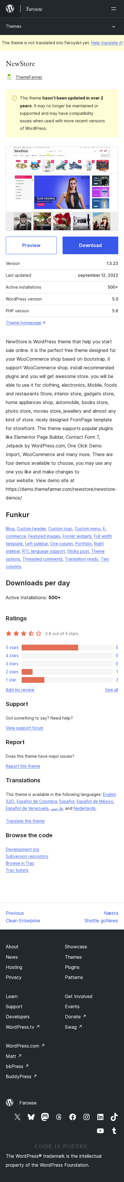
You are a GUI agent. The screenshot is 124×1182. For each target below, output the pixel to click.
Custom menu (88, 528)
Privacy (14, 977)
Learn (12, 996)
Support (14, 1006)
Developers (18, 1016)
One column (61, 543)
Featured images (44, 536)
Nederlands (85, 808)
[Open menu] (115, 8)
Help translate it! (107, 42)
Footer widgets (77, 536)
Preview (31, 245)
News (12, 957)
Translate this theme (25, 820)
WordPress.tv (23, 1027)
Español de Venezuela (27, 808)
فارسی (57, 808)
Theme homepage (23, 322)
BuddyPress (21, 1076)
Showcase (76, 946)
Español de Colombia (37, 801)
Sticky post (78, 551)
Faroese (28, 1103)
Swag (73, 1027)
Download (90, 245)
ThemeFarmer (29, 77)
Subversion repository (27, 856)
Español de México (95, 801)
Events (72, 1006)
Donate (76, 1016)
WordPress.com (25, 1046)
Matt (14, 1056)
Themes (13, 26)
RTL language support (43, 551)
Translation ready (81, 558)
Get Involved (79, 996)
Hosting (14, 967)
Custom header (31, 528)
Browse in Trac (20, 863)
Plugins (72, 967)
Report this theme (23, 766)
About (12, 946)
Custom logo (60, 528)
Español (66, 801)
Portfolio (83, 543)
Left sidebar (36, 543)
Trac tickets (17, 870)
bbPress (17, 1066)
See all (111, 689)
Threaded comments (42, 558)
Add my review (20, 689)
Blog (10, 528)
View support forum (24, 727)
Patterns (74, 977)
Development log (22, 849)
